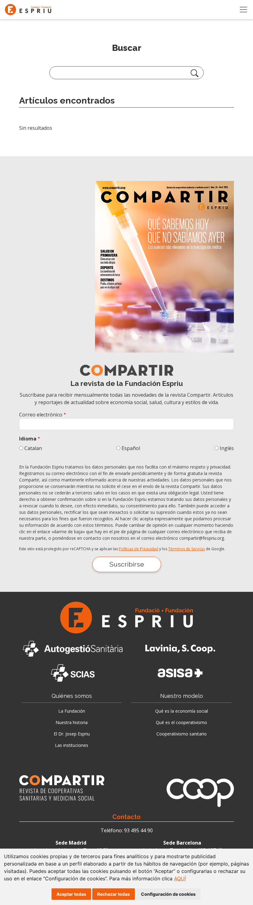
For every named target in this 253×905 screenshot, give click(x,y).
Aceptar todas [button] (71, 894)
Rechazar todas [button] (113, 894)
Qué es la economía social (181, 711)
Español (131, 448)
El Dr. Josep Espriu (72, 734)
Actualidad (33, 767)
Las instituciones (71, 745)
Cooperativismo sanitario (181, 734)
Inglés (227, 448)
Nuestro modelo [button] (181, 696)
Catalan (33, 448)
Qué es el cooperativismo (181, 722)
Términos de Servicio (186, 548)
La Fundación (71, 711)
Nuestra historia (72, 722)
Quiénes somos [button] (72, 696)
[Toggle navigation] (243, 9)
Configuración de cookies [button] (168, 894)
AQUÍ (180, 878)
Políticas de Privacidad (138, 548)
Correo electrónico (40, 414)
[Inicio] (30, 9)
